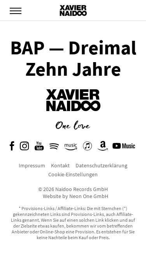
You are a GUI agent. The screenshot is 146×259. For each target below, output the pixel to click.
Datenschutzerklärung (101, 165)
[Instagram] (24, 147)
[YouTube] (39, 147)
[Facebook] (12, 147)
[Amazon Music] (71, 147)
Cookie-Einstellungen (73, 174)
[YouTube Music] (125, 147)
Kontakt (60, 165)
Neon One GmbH (88, 196)
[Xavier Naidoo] (73, 116)
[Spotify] (54, 147)
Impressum (32, 165)
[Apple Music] (87, 147)
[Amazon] (103, 147)
